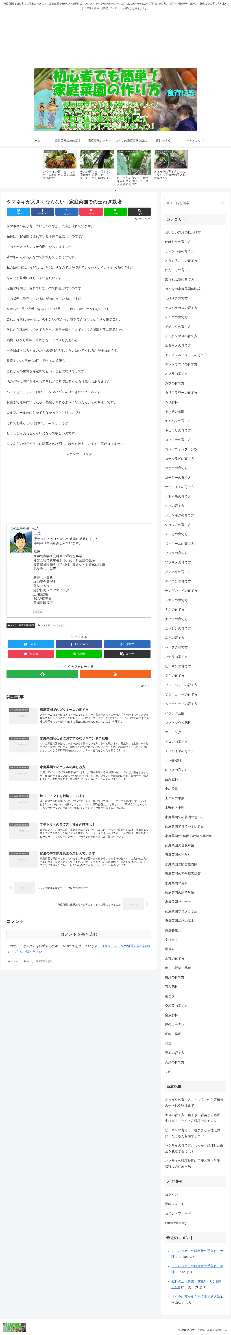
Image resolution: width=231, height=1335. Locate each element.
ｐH (168, 1071)
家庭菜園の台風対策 (179, 845)
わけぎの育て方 (176, 298)
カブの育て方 (174, 383)
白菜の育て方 (174, 977)
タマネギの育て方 (178, 572)
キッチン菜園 (174, 411)
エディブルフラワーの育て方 (186, 355)
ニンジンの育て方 (178, 628)
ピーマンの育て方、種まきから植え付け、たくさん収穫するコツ (192, 1133)
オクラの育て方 (176, 374)
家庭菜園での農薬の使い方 (184, 817)
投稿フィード (174, 1204)
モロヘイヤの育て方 (179, 751)
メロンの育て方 (176, 741)
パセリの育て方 (176, 656)
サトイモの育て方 (178, 496)
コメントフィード (178, 1213)
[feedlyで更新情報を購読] (35, 612)
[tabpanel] (60, 167)
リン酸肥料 (173, 760)
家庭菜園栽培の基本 (179, 921)
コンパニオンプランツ (181, 449)
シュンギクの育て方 (179, 515)
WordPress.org (176, 1223)
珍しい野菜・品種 (178, 968)
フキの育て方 (174, 675)
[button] (222, 203)
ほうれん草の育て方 (179, 279)
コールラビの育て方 (179, 458)
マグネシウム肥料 (178, 723)
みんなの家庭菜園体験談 (22, 625)
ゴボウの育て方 (176, 468)
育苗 (168, 1043)
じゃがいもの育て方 (179, 251)
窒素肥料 (171, 1015)
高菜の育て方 (174, 1062)
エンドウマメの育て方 (181, 364)
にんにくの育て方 (178, 270)
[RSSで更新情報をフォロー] (40, 612)
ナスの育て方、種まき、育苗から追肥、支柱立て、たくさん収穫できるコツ (194, 1118)
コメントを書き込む (78, 934)
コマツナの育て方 (178, 440)
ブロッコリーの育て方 (181, 694)
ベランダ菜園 (174, 713)
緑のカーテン (174, 1024)
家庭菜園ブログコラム (181, 911)
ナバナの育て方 (176, 619)
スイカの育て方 (176, 534)
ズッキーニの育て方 (179, 543)
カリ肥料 (171, 402)
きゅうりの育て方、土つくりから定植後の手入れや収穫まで (194, 1102)
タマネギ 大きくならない (54, 625)
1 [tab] (115, 190)
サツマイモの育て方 (179, 487)
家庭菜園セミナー (178, 902)
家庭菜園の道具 (176, 883)
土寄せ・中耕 (174, 807)
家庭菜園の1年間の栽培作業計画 (188, 836)
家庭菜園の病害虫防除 (181, 864)
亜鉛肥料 (171, 779)
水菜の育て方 (174, 958)
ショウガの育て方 (178, 525)
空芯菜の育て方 (176, 1006)
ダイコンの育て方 (178, 581)
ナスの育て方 (174, 609)
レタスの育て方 (176, 770)
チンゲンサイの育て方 (181, 590)
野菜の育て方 (174, 1053)
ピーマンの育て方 (178, 666)
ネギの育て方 (174, 638)
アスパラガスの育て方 (181, 308)
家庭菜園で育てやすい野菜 (184, 826)
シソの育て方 (174, 506)
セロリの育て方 (176, 553)
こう (37, 533)
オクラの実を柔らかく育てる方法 (195, 1296)
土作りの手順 (174, 798)
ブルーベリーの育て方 (181, 685)
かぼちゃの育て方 (178, 242)
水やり (170, 949)
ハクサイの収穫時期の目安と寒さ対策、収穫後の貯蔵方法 (194, 1163)
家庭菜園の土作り (178, 855)
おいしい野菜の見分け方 (183, 232)
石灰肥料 (171, 987)
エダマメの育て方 (178, 345)
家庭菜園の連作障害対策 (183, 873)
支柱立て (171, 939)
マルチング (173, 732)
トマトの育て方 (176, 600)
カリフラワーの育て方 (181, 392)
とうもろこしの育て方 (181, 260)
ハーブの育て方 (176, 647)
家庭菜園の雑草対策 (179, 892)
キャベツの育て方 (178, 421)
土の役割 (171, 789)
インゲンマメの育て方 (181, 336)
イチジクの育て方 (178, 327)
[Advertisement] (115, 39)
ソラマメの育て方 (178, 562)
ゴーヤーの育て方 (178, 477)
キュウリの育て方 (178, 430)
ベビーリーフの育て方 (181, 704)
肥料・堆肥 (173, 1034)
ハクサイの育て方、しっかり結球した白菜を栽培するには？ (194, 1148)
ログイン (171, 1194)
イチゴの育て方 (176, 317)
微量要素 (171, 930)
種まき (170, 996)
